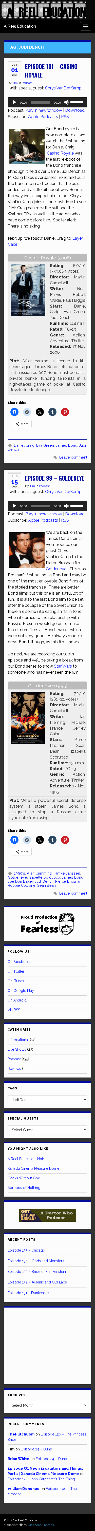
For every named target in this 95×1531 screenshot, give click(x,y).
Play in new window (43, 110)
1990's (19, 873)
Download (75, 110)
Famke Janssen (66, 873)
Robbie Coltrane (21, 885)
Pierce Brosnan (68, 881)
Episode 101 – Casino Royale (51, 70)
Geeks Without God (24, 1178)
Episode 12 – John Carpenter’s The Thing (41, 1479)
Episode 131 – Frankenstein (29, 1293)
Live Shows (17, 1049)
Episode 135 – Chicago (26, 1250)
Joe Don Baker (20, 881)
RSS (65, 116)
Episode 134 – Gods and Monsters (36, 1261)
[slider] (77, 101)
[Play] (14, 102)
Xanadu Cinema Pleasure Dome (33, 1168)
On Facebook (19, 962)
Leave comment (73, 457)
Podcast (27, 83)
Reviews (14, 1069)
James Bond (66, 445)
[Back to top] (83, 1519)
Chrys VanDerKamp (63, 88)
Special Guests (23, 1118)
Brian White (18, 1459)
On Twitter (16, 971)
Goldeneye (56, 568)
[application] (47, 102)
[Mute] (66, 102)
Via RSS (14, 1010)
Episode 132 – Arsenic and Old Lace (37, 1282)
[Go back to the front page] (43, 10)
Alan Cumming (39, 873)
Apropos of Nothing (24, 1188)
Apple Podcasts (43, 116)
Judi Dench (44, 881)
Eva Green (45, 445)
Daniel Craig (24, 445)
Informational (18, 1040)
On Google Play (21, 991)
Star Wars (63, 666)
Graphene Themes (41, 1525)
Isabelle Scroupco (44, 877)
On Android (17, 1000)
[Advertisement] (47, 1345)
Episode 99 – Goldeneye (54, 478)
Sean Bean (46, 885)
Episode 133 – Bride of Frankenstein (37, 1272)
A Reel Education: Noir (26, 1159)
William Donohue (24, 1489)
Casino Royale (60, 153)
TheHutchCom (21, 1434)
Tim (15, 83)
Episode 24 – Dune (36, 1449)
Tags (12, 1088)
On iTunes (16, 981)
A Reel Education (20, 26)
